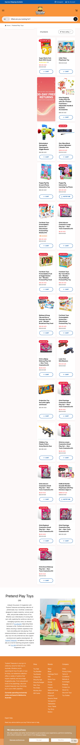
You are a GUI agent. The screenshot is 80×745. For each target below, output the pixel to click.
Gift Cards (36, 693)
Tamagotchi (52, 701)
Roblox (50, 712)
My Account (71, 2)
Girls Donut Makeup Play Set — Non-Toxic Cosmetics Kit (46, 569)
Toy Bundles (37, 671)
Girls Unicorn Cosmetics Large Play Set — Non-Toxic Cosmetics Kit (66, 225)
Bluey (49, 671)
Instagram (60, 2)
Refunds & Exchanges (66, 680)
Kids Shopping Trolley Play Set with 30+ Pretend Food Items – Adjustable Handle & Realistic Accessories (66, 104)
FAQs (64, 669)
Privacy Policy (66, 671)
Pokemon (51, 696)
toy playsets (18, 624)
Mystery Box (37, 690)
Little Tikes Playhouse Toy (64, 59)
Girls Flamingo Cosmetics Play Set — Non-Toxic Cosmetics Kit (65, 528)
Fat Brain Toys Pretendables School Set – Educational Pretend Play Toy (65, 319)
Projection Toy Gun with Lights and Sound (44, 402)
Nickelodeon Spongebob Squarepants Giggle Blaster (44, 146)
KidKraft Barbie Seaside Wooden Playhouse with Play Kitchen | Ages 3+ (66, 487)
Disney (50, 682)
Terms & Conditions (65, 675)
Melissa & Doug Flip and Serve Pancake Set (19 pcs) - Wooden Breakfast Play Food (46, 319)
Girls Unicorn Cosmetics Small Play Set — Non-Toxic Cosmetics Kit (46, 487)
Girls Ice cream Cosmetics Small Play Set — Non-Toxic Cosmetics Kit (66, 445)
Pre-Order (36, 688)
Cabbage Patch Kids (53, 675)
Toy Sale (36, 669)
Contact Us (66, 687)
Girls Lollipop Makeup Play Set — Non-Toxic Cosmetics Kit (45, 362)
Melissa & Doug (53, 690)
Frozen (50, 685)
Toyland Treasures (11, 640)
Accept (39, 740)
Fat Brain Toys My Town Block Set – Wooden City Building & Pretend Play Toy (65, 276)
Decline (61, 740)
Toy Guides (66, 695)
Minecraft (51, 693)
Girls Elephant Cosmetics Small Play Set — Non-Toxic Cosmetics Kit (46, 528)
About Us (65, 690)
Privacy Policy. (41, 735)
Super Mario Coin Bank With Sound (45, 59)
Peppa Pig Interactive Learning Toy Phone (66, 185)
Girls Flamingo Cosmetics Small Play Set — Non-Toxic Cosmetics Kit (66, 403)
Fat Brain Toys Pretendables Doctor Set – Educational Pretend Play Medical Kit (44, 228)
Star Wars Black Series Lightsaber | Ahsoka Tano (65, 145)
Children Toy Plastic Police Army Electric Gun (45, 444)
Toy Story (51, 709)
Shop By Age (37, 680)
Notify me (66, 196)
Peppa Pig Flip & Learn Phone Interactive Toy (44, 185)
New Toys (36, 685)
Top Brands (37, 674)
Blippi (49, 669)
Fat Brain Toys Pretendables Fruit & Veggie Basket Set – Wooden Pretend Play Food (45, 276)
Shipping (65, 684)
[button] (3, 10)
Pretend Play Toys (18, 25)
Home (8, 25)
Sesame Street (52, 698)
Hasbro (50, 687)
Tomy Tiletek (52, 706)
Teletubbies (51, 704)
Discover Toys (67, 693)
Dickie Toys (51, 679)
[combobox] (44, 19)
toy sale (13, 645)
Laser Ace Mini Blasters (63, 360)
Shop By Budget (38, 682)
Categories (37, 677)
